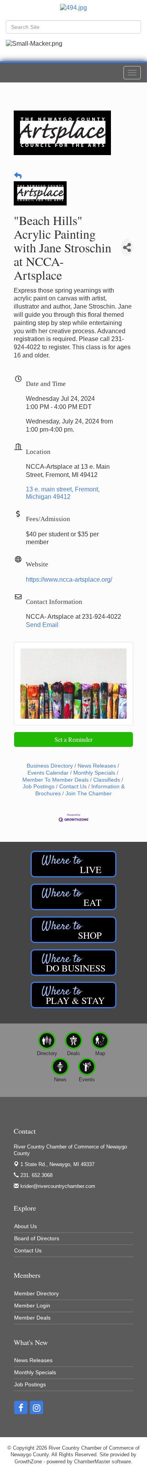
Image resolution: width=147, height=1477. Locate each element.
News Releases (97, 766)
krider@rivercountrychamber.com (57, 1186)
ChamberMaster (92, 1461)
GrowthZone (28, 1461)
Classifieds (106, 780)
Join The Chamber (88, 794)
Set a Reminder (73, 739)
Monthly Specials (94, 773)
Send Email (42, 625)
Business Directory (50, 766)
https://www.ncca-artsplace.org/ (69, 579)
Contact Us (73, 786)
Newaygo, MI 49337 (57, 1164)
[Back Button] (18, 176)
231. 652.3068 (36, 1175)
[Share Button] (127, 247)
